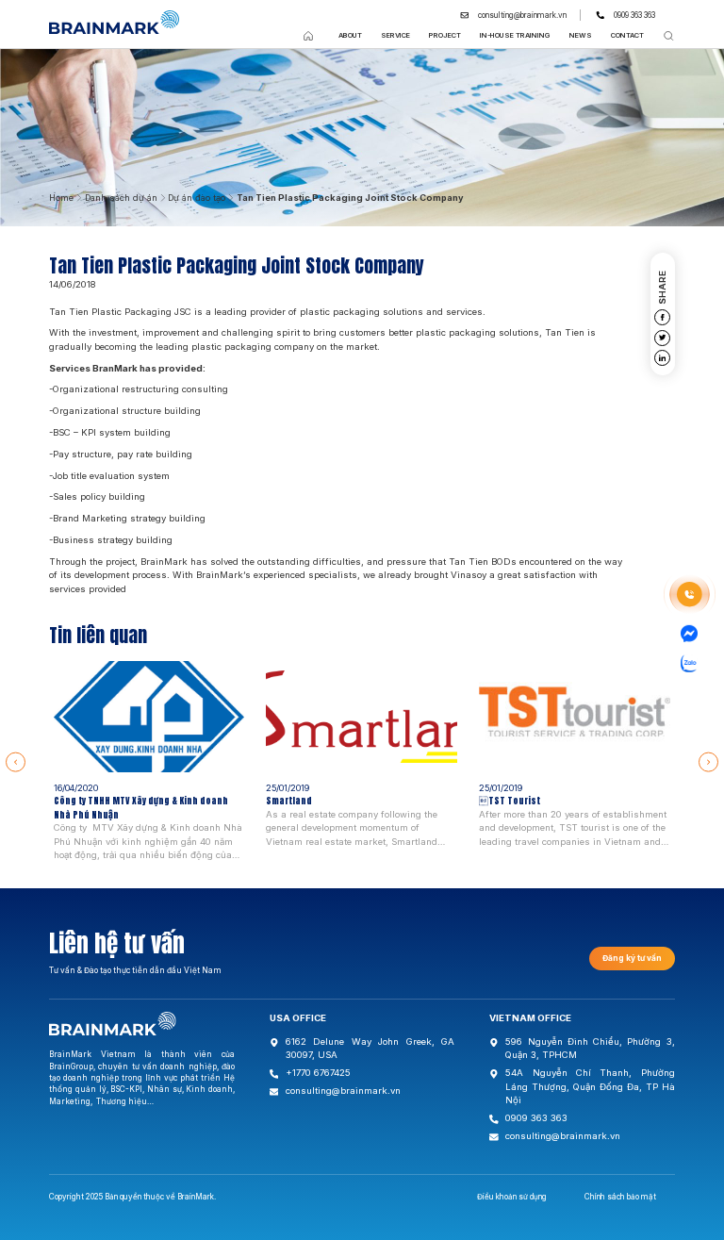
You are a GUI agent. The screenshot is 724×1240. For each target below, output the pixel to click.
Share (662, 288)
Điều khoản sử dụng (512, 1196)
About (350, 35)
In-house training (515, 35)
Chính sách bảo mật (620, 1196)
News (580, 35)
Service (395, 35)
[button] (15, 762)
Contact (627, 35)
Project (445, 35)
